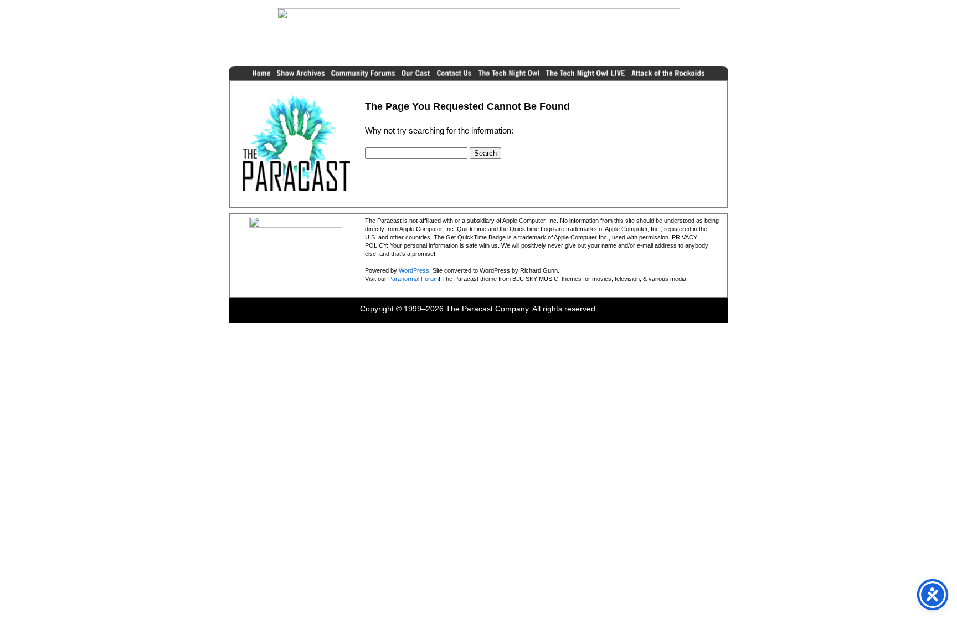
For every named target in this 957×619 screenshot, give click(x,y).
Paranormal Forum (413, 278)
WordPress (414, 270)
